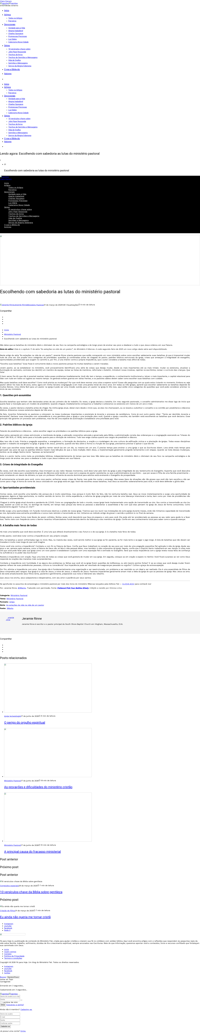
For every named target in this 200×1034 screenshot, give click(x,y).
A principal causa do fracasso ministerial (32, 851)
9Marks (10, 608)
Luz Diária (12, 203)
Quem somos (10, 952)
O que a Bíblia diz (12, 225)
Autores (7, 227)
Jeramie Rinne (32, 618)
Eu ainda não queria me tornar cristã (25, 917)
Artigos (7, 185)
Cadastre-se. (26, 1009)
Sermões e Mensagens (18, 220)
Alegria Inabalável (16, 196)
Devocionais (9, 192)
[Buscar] (6, 78)
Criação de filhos (7, 911)
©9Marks (22, 588)
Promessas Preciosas (17, 201)
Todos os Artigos (15, 187)
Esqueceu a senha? (15, 1005)
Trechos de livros (16, 214)
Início (6, 183)
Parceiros (12, 190)
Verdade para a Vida (17, 194)
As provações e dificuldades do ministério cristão (38, 787)
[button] (102, 167)
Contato (7, 954)
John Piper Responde (17, 211)
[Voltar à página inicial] (9, 994)
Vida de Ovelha (15, 218)
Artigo (12, 602)
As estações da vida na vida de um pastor (25, 605)
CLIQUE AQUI (128, 584)
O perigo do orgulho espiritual (24, 722)
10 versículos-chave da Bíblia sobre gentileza (31, 892)
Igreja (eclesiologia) (12, 716)
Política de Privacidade (14, 956)
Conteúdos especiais (9, 885)
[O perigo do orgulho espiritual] (48, 712)
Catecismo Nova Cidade (19, 205)
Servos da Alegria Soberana (20, 222)
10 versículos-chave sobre (20, 209)
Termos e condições (13, 958)
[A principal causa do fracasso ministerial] (48, 841)
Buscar (6, 230)
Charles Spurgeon (16, 198)
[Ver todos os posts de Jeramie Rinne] (12, 623)
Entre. (23, 1031)
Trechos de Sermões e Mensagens (23, 216)
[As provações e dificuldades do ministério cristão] (48, 776)
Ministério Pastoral (35, 305)
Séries (7, 207)
